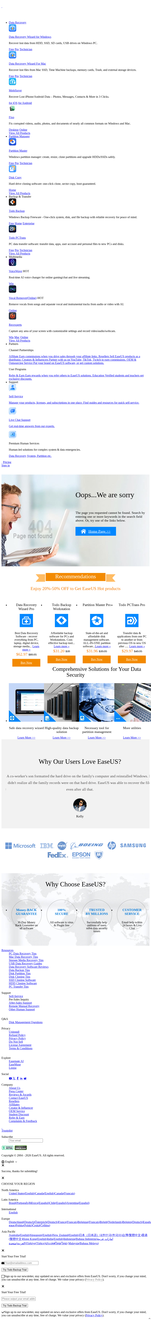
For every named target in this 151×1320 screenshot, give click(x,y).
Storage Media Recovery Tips (26, 960)
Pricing (7, 462)
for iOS (13, 102)
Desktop (14, 129)
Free (11, 49)
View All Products (19, 133)
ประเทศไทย (56, 1243)
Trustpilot (7, 1130)
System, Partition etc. (39, 455)
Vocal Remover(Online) (23, 298)
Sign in (5, 465)
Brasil (19, 1202)
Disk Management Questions (26, 1022)
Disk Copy (15, 177)
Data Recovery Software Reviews (28, 966)
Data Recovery (17, 22)
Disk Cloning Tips (19, 976)
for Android (25, 102)
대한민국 (111, 1235)
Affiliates (14, 1104)
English (13, 1212)
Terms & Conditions (20, 1048)
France (68, 1222)
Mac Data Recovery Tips (23, 956)
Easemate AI (16, 1061)
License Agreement (20, 1045)
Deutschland (22, 1222)
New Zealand (65, 1235)
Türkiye (35, 1243)
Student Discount (19, 1114)
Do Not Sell (16, 1041)
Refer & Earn (16, 1117)
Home (12, 190)
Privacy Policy (17, 1038)
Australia (19, 1235)
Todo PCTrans (17, 237)
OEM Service (17, 1111)
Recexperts (15, 324)
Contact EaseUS (18, 1097)
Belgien (132, 1222)
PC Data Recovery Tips (22, 953)
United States (22, 1193)
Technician (26, 49)
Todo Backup (17, 210)
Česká (41, 1225)
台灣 (132, 1235)
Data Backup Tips (19, 970)
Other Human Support (22, 1009)
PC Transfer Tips (19, 986)
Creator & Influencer (21, 1107)
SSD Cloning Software (22, 980)
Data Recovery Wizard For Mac (27, 63)
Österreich (46, 1222)
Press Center (16, 1091)
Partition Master (18, 150)
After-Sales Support (20, 1002)
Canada (45, 1193)
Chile (58, 1202)
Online (23, 129)
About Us (14, 1088)
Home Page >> (99, 531)
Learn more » (61, 646)
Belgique (89, 1222)
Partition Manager (19, 136)
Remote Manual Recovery (24, 1006)
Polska (24, 1225)
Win (11, 283)
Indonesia (80, 1238)
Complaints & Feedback (23, 1121)
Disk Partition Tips (20, 973)
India (55, 1238)
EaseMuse (15, 1064)
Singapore (41, 1235)
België (111, 1222)
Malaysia (83, 1243)
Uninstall (14, 1031)
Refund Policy (17, 1035)
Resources (7, 950)
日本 (89, 1235)
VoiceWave (15, 271)
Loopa (12, 1067)
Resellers (14, 1101)
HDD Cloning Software (23, 983)
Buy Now (26, 662)
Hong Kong (34, 1238)
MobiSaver (15, 90)
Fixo (11, 117)
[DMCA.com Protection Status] (21, 1149)
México (39, 1202)
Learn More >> (26, 737)
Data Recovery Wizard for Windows (30, 36)
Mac (17, 337)
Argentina (78, 1202)
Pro (17, 49)
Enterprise (28, 223)
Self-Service (16, 996)
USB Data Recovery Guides (25, 963)
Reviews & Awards (20, 1094)
